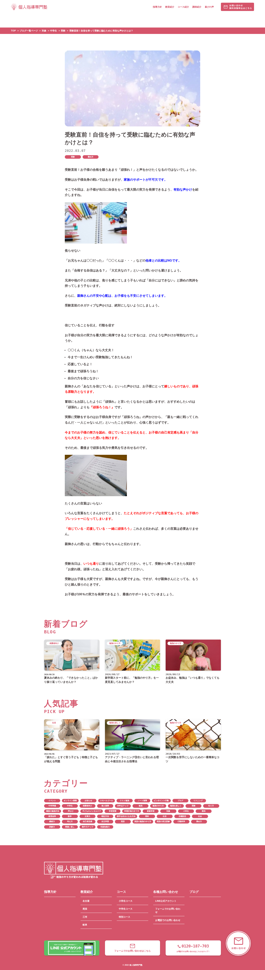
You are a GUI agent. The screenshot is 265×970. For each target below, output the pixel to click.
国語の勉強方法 (52, 811)
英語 (123, 821)
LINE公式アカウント (165, 901)
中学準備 (52, 806)
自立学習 (105, 821)
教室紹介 (169, 7)
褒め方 (90, 157)
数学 (70, 816)
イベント (52, 801)
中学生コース (125, 909)
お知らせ (88, 801)
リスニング (198, 801)
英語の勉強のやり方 (142, 821)
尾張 (85, 909)
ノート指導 (142, 801)
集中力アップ (87, 827)
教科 (204, 811)
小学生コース (125, 901)
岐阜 (85, 924)
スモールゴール (106, 801)
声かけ (70, 811)
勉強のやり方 (158, 806)
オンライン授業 (70, 801)
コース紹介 (183, 7)
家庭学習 (150, 811)
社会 (200, 816)
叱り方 (211, 806)
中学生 (70, 806)
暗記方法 (105, 816)
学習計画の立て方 (131, 811)
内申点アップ (122, 806)
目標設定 (182, 816)
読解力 (52, 827)
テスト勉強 (124, 801)
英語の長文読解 (163, 821)
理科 (147, 816)
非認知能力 (105, 827)
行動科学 (181, 821)
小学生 (186, 811)
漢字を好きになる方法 (126, 816)
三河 (85, 917)
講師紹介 (196, 7)
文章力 (87, 816)
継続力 (52, 821)
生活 (164, 816)
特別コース (124, 917)
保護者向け (87, 806)
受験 (73, 157)
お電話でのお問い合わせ (167, 920)
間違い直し (70, 827)
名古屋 (86, 901)
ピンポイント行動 (161, 801)
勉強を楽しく (175, 806)
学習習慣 (112, 811)
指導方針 (157, 7)
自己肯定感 (87, 821)
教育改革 (52, 816)
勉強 (140, 806)
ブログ (180, 801)
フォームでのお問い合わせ (167, 910)
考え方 (70, 821)
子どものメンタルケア (91, 811)
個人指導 (105, 806)
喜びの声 (209, 7)
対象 (168, 811)
